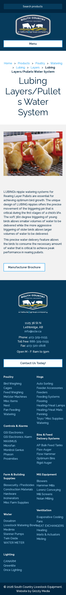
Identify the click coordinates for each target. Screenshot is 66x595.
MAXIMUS (10, 441)
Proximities (11, 458)
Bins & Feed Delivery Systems (48, 436)
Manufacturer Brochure (24, 267)
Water (8, 514)
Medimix (9, 529)
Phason (8, 454)
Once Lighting (13, 570)
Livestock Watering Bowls (21, 525)
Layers (35, 67)
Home (8, 63)
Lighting (9, 554)
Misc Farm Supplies (16, 502)
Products (24, 63)
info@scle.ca (33, 331)
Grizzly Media (41, 591)
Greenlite (10, 565)
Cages (8, 388)
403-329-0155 (38, 337)
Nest (7, 405)
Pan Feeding (12, 409)
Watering (56, 63)
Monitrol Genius (14, 450)
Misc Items (11, 401)
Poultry (40, 63)
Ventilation (44, 510)
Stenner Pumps (14, 534)
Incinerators (11, 498)
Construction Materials (18, 489)
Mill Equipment (47, 474)
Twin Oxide (11, 538)
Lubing (20, 67)
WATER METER (14, 542)
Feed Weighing (13, 392)
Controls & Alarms (16, 426)
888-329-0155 (39, 341)
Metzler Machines (15, 396)
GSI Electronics (13, 432)
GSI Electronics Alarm (18, 437)
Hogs (40, 376)
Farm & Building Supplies (14, 476)
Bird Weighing (12, 383)
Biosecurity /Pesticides (19, 485)
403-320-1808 (36, 345)
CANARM (10, 561)
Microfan (9, 445)
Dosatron (10, 521)
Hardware (10, 493)
